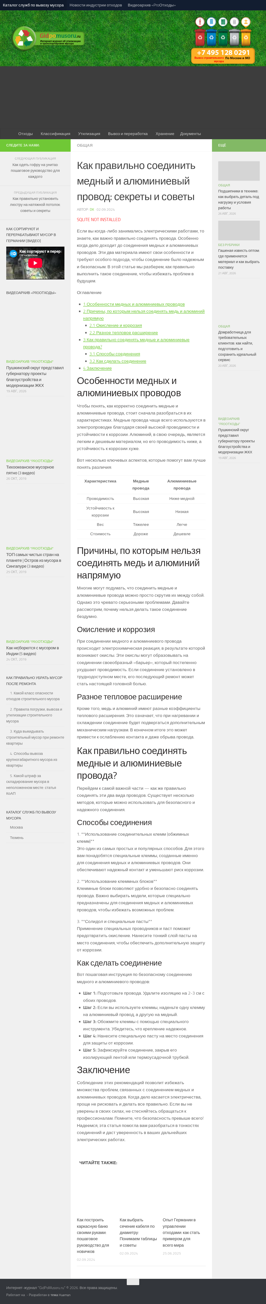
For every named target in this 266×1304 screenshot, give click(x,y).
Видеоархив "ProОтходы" (29, 362)
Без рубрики (229, 245)
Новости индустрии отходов (96, 5)
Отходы (25, 133)
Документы (190, 133)
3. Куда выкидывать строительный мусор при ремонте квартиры (35, 737)
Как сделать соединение (117, 361)
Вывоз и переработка (128, 133)
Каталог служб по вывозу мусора (33, 5)
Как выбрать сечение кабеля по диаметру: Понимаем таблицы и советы (138, 1232)
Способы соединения (114, 353)
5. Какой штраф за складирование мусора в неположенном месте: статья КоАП (31, 785)
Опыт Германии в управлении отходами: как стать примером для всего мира (181, 1232)
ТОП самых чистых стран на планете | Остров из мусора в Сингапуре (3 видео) (33, 560)
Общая (85, 145)
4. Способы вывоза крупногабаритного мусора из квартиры (31, 759)
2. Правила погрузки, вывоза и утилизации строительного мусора (34, 715)
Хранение (165, 133)
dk (92, 209)
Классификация (55, 133)
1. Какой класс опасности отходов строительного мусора (33, 696)
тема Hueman (60, 1295)
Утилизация (89, 133)
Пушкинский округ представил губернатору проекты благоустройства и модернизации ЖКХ (236, 441)
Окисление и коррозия (115, 325)
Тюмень (16, 837)
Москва (16, 827)
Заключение (97, 368)
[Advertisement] (133, 97)
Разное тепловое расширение (123, 332)
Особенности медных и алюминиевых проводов (134, 304)
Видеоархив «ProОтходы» (152, 5)
